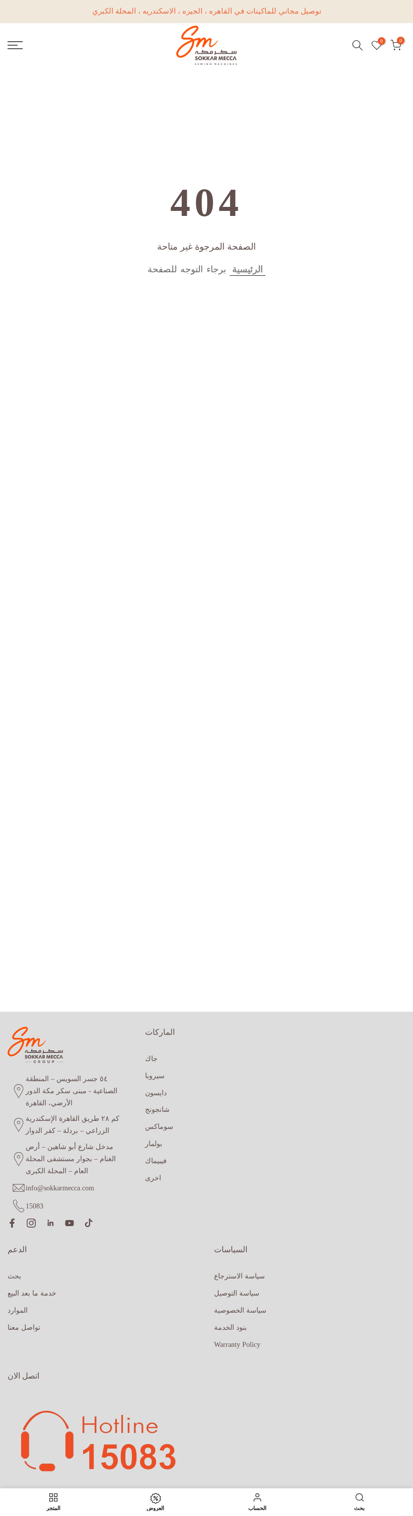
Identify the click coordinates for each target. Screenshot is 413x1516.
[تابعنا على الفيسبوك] (12, 1223)
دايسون (156, 1093)
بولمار (153, 1144)
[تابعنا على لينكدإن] (50, 1223)
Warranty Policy (237, 1344)
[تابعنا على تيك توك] (88, 1223)
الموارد (18, 1310)
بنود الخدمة (230, 1327)
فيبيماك (156, 1161)
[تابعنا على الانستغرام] (31, 1223)
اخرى (153, 1178)
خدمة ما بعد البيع (32, 1293)
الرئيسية (247, 269)
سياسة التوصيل (236, 1293)
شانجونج (157, 1109)
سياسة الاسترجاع (239, 1276)
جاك (151, 1059)
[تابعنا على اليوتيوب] (69, 1223)
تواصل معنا (24, 1327)
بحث (14, 1276)
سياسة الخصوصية (240, 1310)
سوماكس (159, 1126)
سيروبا (155, 1076)
